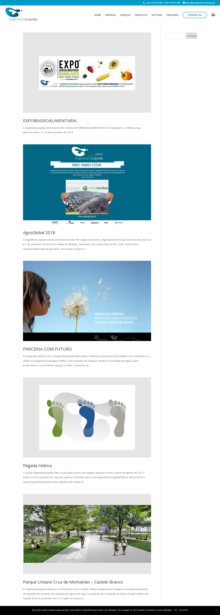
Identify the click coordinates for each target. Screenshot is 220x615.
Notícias (157, 15)
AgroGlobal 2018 (39, 232)
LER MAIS (183, 610)
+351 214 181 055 (153, 2)
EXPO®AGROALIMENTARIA (50, 121)
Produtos (141, 15)
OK (175, 610)
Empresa (110, 15)
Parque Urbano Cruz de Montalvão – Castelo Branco (73, 582)
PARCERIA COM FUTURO (47, 349)
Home (97, 15)
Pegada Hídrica (37, 465)
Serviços (125, 15)
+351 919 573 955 (172, 2)
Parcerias (172, 15)
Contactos (195, 14)
